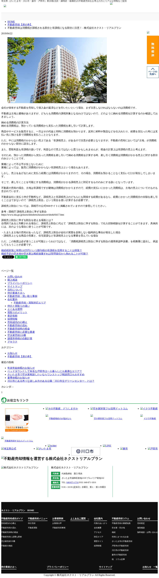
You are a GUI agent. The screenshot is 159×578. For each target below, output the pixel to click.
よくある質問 (14, 309)
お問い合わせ (146, 16)
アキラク (12, 341)
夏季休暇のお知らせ (18, 377)
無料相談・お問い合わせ (147, 532)
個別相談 (141, 528)
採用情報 (12, 319)
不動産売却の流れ (17, 325)
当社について (14, 289)
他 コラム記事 (118, 559)
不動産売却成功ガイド (12, 16)
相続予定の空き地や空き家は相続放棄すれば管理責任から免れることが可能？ (44, 253)
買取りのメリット (17, 312)
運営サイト (98, 541)
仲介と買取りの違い (18, 306)
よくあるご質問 (79, 16)
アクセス (97, 532)
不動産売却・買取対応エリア (30, 302)
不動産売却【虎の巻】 (19, 24)
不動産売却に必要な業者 (21, 332)
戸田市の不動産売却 (120, 546)
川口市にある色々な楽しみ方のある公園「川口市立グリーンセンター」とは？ (50, 381)
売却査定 (141, 523)
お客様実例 (57, 16)
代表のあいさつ (100, 523)
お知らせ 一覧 (150, 567)
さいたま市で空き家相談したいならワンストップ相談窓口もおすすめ (45, 374)
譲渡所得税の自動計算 (19, 338)
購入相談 (12, 280)
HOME (11, 21)
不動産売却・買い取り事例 (22, 296)
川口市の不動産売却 (120, 550)
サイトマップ (14, 286)
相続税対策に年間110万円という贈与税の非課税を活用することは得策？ (41, 250)
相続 (114, 532)
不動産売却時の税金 (18, 328)
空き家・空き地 (118, 528)
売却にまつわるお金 (120, 537)
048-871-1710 (72, 482)
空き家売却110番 (16, 335)
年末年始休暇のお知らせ (21, 368)
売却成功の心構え (17, 322)
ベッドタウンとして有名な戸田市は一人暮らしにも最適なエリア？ (44, 371)
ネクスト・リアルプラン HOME (17, 510)
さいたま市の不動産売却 (122, 541)
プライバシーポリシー (19, 283)
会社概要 (97, 528)
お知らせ (12, 353)
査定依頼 (12, 315)
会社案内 (101, 16)
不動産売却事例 (58, 528)
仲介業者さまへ (16, 293)
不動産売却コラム (124, 16)
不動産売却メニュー (34, 16)
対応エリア (98, 537)
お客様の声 (57, 523)
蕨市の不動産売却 (119, 555)
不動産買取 (32, 528)
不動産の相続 (6, 546)
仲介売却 (31, 523)
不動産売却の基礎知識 (121, 523)
